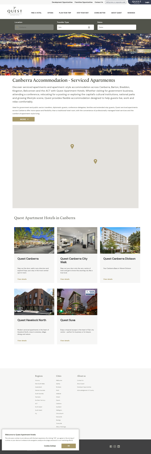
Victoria (37, 380)
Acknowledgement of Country (85, 390)
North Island (38, 407)
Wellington (59, 410)
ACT (36, 403)
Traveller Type (63, 22)
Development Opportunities (62, 2)
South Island (38, 410)
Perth (57, 390)
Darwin (58, 400)
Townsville (59, 423)
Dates (99, 22)
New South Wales (40, 383)
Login (147, 2)
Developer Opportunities (84, 387)
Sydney (58, 383)
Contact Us (99, 2)
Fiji (36, 413)
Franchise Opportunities (84, 2)
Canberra (58, 403)
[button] (72, 146)
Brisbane (58, 387)
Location (18, 22)
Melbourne (59, 380)
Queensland (38, 387)
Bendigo (58, 420)
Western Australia (40, 390)
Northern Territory (40, 400)
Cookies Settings (50, 446)
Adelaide (58, 393)
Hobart (58, 397)
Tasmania (37, 397)
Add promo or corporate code (115, 2)
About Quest (80, 383)
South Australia (39, 393)
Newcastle (59, 417)
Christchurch (59, 413)
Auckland (58, 407)
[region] (40, 439)
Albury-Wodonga (61, 427)
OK (69, 446)
